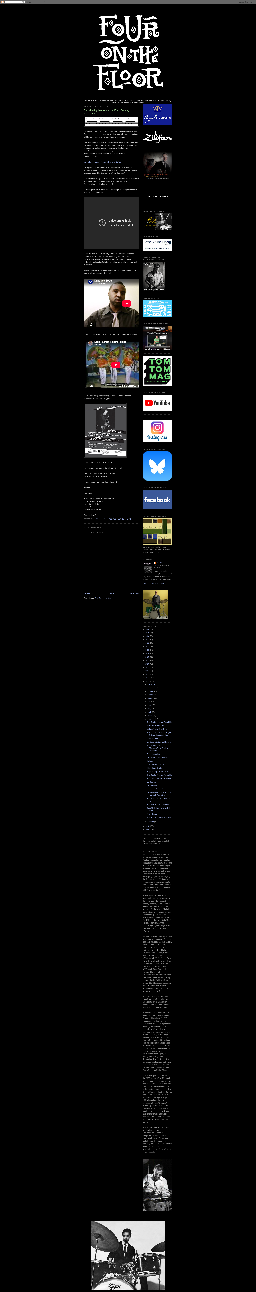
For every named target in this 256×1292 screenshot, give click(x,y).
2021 (147, 647)
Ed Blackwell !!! (153, 782)
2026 (147, 629)
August (151, 698)
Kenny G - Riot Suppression (158, 804)
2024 (147, 636)
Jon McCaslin (162, 563)
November (152, 688)
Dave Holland (152, 814)
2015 (147, 667)
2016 (147, 664)
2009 (147, 830)
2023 (147, 640)
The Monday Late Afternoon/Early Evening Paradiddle (157, 748)
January (151, 822)
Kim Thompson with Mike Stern (159, 778)
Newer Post (88, 593)
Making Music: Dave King (157, 729)
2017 (147, 660)
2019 (147, 654)
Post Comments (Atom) (104, 598)
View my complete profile (154, 583)
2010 (147, 826)
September (152, 695)
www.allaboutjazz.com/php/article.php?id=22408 (102, 162)
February (151, 719)
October (151, 691)
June (150, 705)
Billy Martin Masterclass (156, 789)
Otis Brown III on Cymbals (157, 758)
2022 (147, 643)
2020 (147, 650)
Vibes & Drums (153, 739)
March (150, 716)
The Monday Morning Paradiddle (159, 722)
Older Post (134, 593)
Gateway (150, 761)
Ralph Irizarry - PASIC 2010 (157, 772)
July (149, 702)
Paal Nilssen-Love (154, 754)
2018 (147, 657)
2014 (147, 671)
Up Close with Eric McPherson (159, 742)
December (152, 684)
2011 (147, 681)
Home (111, 593)
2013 (147, 674)
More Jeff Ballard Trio (155, 726)
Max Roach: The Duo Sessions (159, 818)
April (150, 712)
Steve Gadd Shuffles (155, 768)
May (149, 709)
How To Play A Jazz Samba (157, 765)
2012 (147, 678)
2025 (147, 633)
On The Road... (153, 785)
